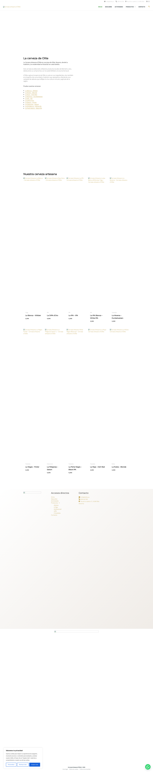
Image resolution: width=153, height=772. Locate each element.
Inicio (100, 7)
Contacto (141, 7)
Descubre (108, 7)
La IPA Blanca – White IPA (33, 106)
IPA (56, 511)
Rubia (56, 505)
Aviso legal (65, 769)
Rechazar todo (23, 765)
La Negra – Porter (31, 102)
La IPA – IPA (28, 98)
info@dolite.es (110, 1)
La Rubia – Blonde (31, 93)
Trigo (56, 507)
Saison (37, 104)
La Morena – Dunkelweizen (34, 96)
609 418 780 (120, 1)
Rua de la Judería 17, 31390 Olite (135, 1)
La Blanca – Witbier (31, 91)
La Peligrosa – (30, 104)
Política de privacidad (85, 769)
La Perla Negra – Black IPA (33, 108)
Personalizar (11, 765)
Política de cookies (73, 769)
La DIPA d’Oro (29, 100)
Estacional (58, 509)
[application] (135, 6)
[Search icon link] (149, 7)
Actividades (119, 7)
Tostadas (57, 513)
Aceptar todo (34, 765)
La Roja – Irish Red (31, 95)
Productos (130, 7)
